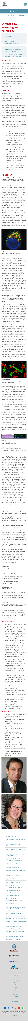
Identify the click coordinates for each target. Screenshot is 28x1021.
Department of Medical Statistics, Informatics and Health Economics (14, 859)
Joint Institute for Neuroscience (13, 939)
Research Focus (7, 36)
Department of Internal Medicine (14, 882)
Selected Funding (8, 43)
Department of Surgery (11, 879)
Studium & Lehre (15, 977)
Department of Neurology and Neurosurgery (13, 891)
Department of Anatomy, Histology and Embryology (15, 849)
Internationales (15, 985)
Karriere (15, 992)
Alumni (15, 987)
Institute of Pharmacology (12, 863)
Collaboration (15, 43)
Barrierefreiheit (15, 1001)
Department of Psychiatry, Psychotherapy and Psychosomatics (14, 886)
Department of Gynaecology (12, 895)
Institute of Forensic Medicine (13, 867)
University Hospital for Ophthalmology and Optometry (15, 931)
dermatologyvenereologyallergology (19, 15)
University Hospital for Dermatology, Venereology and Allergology (15, 927)
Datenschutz (15, 996)
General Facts (7, 38)
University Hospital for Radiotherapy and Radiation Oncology (16, 922)
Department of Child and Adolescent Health (15, 913)
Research (6, 39)
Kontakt (15, 994)
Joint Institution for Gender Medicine (15, 936)
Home (2, 15)
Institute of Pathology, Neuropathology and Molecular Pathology (15, 871)
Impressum (15, 999)
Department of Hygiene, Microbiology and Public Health (15, 854)
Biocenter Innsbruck (11, 836)
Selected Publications (9, 41)
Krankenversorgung (15, 980)
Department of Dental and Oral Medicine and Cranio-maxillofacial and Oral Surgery (16, 908)
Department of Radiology (12, 903)
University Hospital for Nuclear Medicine (16, 918)
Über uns (15, 982)
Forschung (15, 975)
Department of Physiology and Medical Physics (15, 840)
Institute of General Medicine (13, 875)
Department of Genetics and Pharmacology (13, 845)
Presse (15, 989)
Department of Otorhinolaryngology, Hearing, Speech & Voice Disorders (14, 899)
